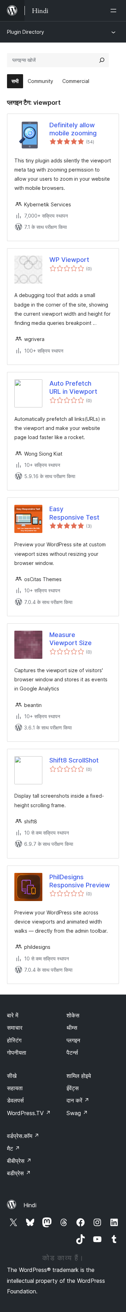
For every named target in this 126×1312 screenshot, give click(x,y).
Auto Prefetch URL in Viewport (73, 387)
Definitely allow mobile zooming (73, 129)
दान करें (77, 1100)
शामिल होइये (78, 1075)
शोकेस (72, 1015)
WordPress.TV (29, 1113)
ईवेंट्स (72, 1088)
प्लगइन (73, 1040)
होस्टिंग (14, 1040)
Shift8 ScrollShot (74, 760)
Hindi (29, 1205)
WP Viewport (69, 259)
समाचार (14, 1027)
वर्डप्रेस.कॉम (23, 1135)
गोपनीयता (16, 1052)
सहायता (15, 1088)
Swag (77, 1113)
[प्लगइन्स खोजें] (102, 60)
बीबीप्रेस (19, 1160)
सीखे (11, 1075)
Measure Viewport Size (70, 639)
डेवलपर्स (15, 1100)
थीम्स (71, 1027)
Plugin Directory (25, 32)
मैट (13, 1148)
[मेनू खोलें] (115, 10)
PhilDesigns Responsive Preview (79, 881)
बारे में (12, 1015)
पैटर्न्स (72, 1052)
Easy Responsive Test (74, 513)
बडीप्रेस (19, 1173)
